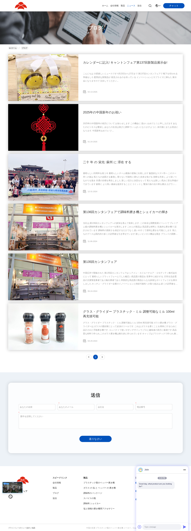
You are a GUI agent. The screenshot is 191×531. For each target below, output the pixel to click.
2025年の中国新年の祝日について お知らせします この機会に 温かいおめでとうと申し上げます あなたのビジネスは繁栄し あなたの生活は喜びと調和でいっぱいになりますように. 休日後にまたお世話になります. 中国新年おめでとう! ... (130, 127)
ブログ (56, 493)
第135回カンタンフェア (100, 261)
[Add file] (139, 527)
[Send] (184, 527)
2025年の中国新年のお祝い (102, 112)
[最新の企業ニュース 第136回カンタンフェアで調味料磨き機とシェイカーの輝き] (43, 250)
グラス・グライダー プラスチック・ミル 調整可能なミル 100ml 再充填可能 (128, 314)
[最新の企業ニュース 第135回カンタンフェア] (43, 300)
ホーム (105, 6)
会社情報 (114, 6)
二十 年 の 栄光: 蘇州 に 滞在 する (107, 162)
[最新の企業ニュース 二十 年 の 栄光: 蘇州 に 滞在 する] (43, 200)
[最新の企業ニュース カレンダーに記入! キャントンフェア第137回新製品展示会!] (43, 100)
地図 (33, 528)
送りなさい (95, 438)
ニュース (131, 6)
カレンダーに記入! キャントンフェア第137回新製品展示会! (125, 62)
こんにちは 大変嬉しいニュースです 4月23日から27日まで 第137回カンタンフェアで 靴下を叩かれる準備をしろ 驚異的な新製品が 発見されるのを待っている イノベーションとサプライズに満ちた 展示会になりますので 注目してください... (130, 77)
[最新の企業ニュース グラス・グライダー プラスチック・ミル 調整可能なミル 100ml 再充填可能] (43, 349)
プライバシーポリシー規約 (19, 528)
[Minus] (184, 469)
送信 (139, 6)
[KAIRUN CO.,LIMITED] (20, 6)
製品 (123, 6)
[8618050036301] (10, 496)
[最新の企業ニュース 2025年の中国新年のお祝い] (43, 150)
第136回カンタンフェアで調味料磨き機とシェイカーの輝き (125, 212)
